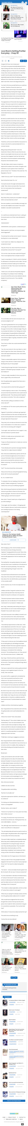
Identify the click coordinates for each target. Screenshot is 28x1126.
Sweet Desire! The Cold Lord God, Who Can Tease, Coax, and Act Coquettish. (16, 1030)
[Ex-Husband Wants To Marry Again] (5, 1003)
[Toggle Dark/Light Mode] (9, 61)
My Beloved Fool (12, 1072)
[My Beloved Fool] (5, 1075)
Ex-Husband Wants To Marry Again (17, 1000)
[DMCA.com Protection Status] (14, 1113)
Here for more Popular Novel (14, 1100)
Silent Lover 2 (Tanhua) (14, 1010)
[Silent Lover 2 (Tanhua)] (5, 1013)
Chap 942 (12, 1068)
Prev (21, 61)
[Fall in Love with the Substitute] (5, 1085)
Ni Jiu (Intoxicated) (13, 1049)
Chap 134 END (12, 1074)
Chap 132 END (12, 1021)
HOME (4, 1117)
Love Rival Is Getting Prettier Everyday (13, 57)
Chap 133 (11, 1077)
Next (25, 61)
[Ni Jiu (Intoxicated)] (5, 1052)
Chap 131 (11, 1023)
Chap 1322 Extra (13, 1044)
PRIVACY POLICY (12, 1117)
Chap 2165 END (13, 1033)
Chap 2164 (12, 1035)
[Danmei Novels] (7, 2)
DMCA (21, 1119)
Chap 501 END (12, 1002)
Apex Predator (12, 1019)
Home (3, 57)
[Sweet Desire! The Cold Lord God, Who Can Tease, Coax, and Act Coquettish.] (5, 1032)
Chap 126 (11, 1086)
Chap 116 (11, 1014)
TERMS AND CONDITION (11, 1119)
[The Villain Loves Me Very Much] (5, 1042)
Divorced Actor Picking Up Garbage (17, 1092)
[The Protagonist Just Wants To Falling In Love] (5, 1066)
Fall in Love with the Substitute (16, 1082)
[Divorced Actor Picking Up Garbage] (5, 1095)
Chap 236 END (12, 1094)
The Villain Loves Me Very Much (16, 1039)
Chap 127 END (12, 1084)
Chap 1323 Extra (13, 1041)
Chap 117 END (12, 1012)
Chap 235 (11, 1096)
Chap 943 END (12, 1066)
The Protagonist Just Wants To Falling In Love (16, 1064)
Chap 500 (12, 1004)
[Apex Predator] (5, 1022)
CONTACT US (22, 1117)
